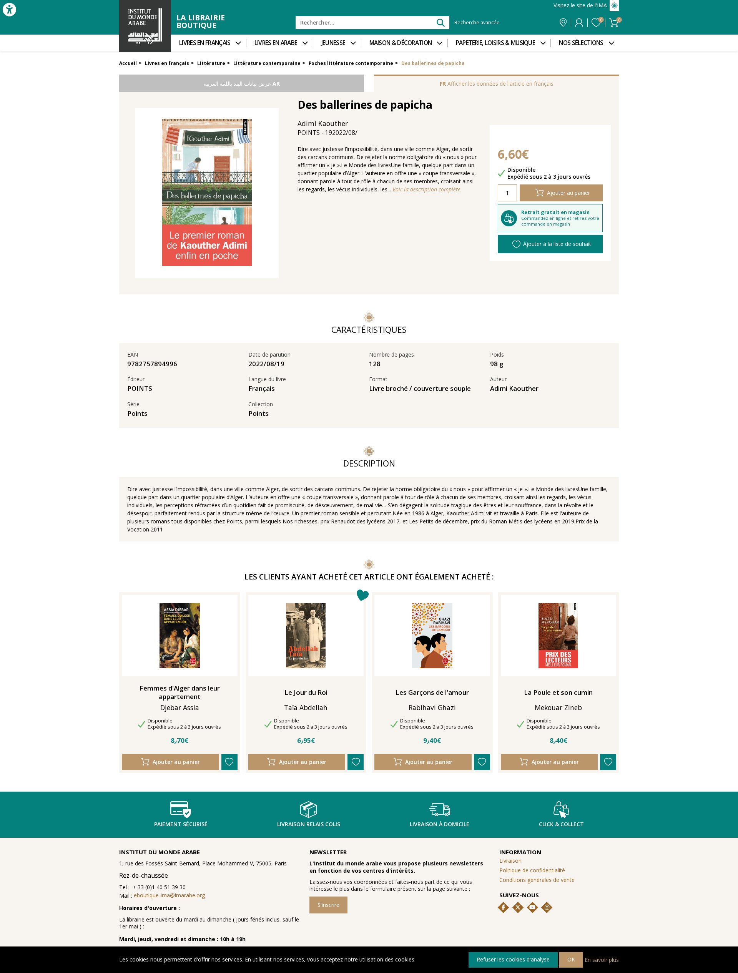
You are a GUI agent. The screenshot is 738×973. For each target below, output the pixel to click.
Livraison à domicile (439, 824)
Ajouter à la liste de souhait (557, 243)
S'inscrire (328, 904)
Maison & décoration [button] (400, 43)
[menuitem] (208, 43)
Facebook (503, 907)
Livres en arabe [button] (276, 43)
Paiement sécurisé (181, 824)
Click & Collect (561, 824)
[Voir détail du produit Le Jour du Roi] (306, 635)
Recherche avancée (477, 23)
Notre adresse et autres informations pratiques (563, 22)
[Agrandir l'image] (207, 193)
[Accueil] (145, 26)
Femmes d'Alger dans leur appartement (180, 692)
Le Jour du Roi (305, 692)
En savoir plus (602, 959)
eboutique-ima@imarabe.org (169, 895)
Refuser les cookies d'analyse (513, 959)
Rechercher (440, 22)
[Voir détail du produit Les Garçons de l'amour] (432, 635)
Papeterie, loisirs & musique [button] (495, 43)
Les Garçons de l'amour (432, 692)
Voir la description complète (426, 189)
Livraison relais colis (308, 824)
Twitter (518, 907)
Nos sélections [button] (581, 43)
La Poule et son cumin (558, 692)
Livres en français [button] (204, 43)
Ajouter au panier (568, 192)
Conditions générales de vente (537, 879)
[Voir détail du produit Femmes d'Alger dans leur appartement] (180, 635)
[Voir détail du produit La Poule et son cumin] (558, 635)
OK (571, 959)
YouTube (532, 907)
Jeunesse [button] (333, 43)
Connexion (579, 22)
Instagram (547, 907)
